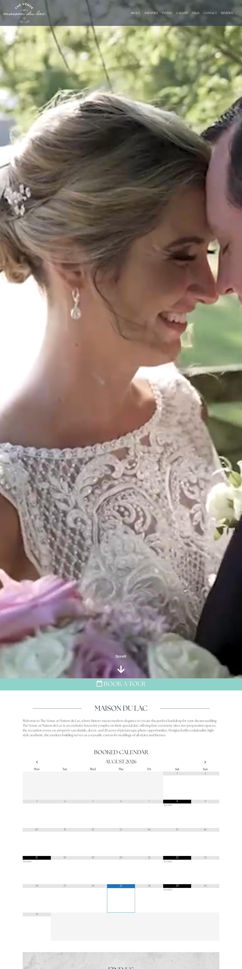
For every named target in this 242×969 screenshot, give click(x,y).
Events (167, 13)
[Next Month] (205, 762)
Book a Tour (123, 684)
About (135, 13)
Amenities (151, 13)
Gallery (182, 13)
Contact (210, 13)
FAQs (196, 13)
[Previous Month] (37, 762)
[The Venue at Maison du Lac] (24, 13)
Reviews (227, 13)
